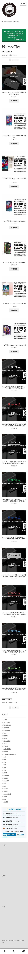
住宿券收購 (6, 727)
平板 (5, 765)
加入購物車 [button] (14, 100)
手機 (5, 762)
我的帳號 (4, 951)
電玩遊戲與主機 (7, 725)
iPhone (5, 743)
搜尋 (14, 951)
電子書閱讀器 (7, 741)
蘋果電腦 (6, 778)
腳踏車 (5, 796)
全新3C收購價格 (7, 749)
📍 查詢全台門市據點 (9, 834)
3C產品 (5, 720)
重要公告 (6, 735)
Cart (22, 950)
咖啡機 (5, 738)
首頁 (5, 21)
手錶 (5, 783)
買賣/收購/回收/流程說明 (10, 754)
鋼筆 (5, 759)
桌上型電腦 (6, 781)
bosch (5, 733)
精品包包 (6, 791)
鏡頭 (5, 770)
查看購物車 (19, 39)
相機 (5, 767)
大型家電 (6, 751)
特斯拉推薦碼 (7, 730)
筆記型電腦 (6, 775)
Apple (5, 757)
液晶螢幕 (6, 788)
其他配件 (6, 802)
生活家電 (6, 746)
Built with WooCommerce (9, 945)
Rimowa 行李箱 (7, 794)
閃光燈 (5, 773)
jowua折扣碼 (7, 722)
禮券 (5, 799)
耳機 (5, 786)
